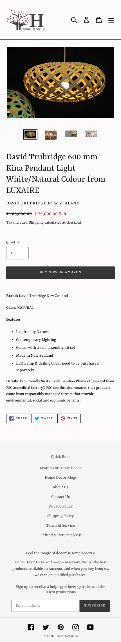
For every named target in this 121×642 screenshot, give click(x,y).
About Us (60, 487)
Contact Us (60, 497)
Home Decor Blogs (61, 477)
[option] (30, 135)
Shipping (36, 222)
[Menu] (111, 20)
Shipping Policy (60, 516)
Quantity (13, 242)
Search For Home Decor (60, 468)
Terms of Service (60, 525)
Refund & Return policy (60, 535)
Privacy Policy (60, 506)
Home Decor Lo (66, 636)
